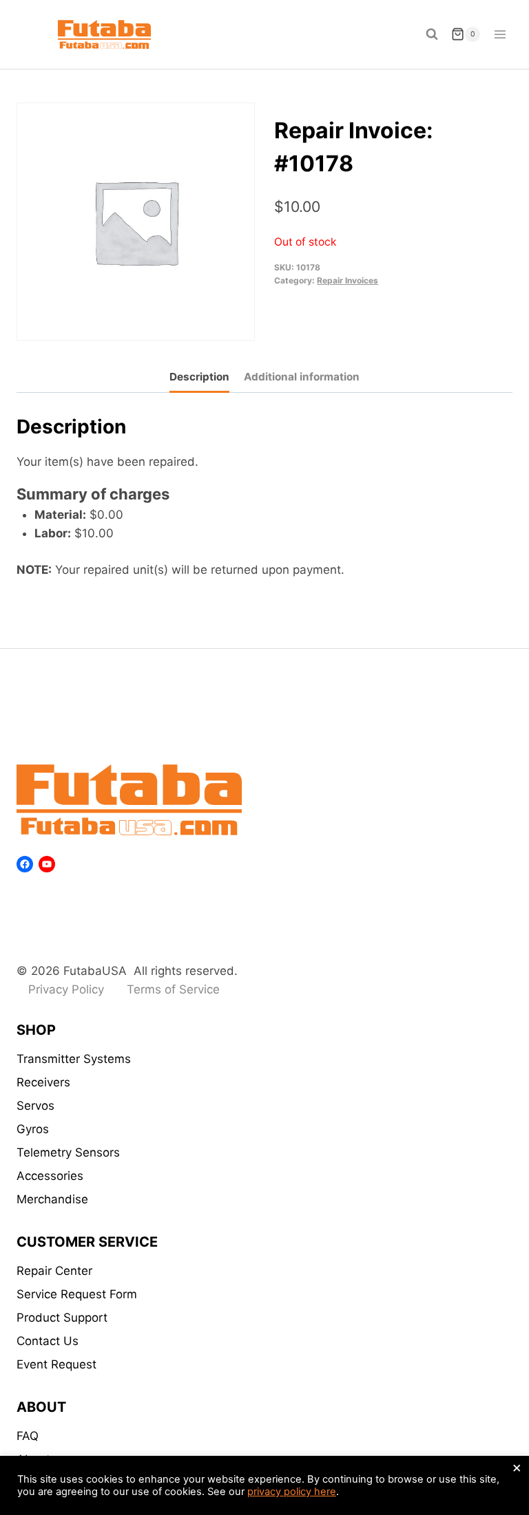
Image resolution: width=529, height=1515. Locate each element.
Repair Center (54, 1271)
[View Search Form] (431, 34)
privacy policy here (291, 1491)
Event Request (56, 1364)
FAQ (28, 1436)
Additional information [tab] (302, 376)
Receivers (43, 1082)
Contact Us (48, 1341)
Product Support (62, 1317)
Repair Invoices (347, 280)
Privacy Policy (66, 989)
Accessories (50, 1176)
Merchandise (52, 1199)
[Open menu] (499, 34)
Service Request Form (77, 1294)
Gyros (33, 1129)
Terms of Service (173, 989)
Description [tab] (199, 376)
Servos (35, 1106)
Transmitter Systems (74, 1059)
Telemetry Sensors (68, 1152)
